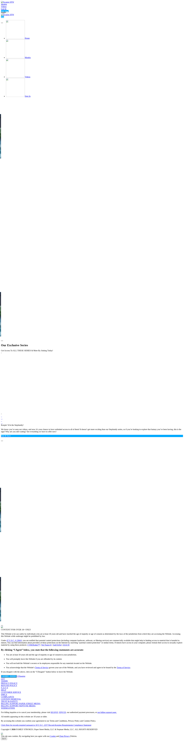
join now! (5, 11)
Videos (4, 7)
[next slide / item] (2, 340)
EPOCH (62, 712)
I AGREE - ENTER (9, 676)
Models (4, 4)
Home (27, 38)
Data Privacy (64, 736)
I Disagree (21, 676)
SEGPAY (54, 712)
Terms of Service (41, 667)
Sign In (28, 96)
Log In (3, 9)
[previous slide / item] (2, 22)
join (2, 17)
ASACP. (66, 645)
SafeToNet (57, 645)
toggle (3, 12)
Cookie (52, 736)
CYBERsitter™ (33, 645)
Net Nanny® (46, 645)
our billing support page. (107, 712)
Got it (4, 739)
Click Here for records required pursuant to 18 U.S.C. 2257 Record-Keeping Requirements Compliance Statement (46, 725)
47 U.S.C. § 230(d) (14, 640)
